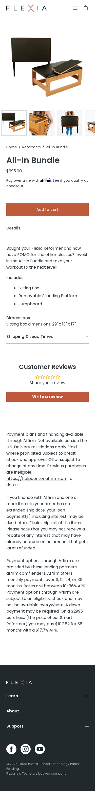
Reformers (31, 147)
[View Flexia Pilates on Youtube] (40, 749)
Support (14, 726)
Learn (12, 696)
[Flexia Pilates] (26, 8)
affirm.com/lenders (25, 573)
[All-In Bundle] (14, 123)
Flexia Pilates (28, 764)
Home (11, 147)
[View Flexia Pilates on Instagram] (26, 749)
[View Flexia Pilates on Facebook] (11, 749)
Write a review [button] (47, 397)
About (12, 711)
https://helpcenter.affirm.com (36, 478)
